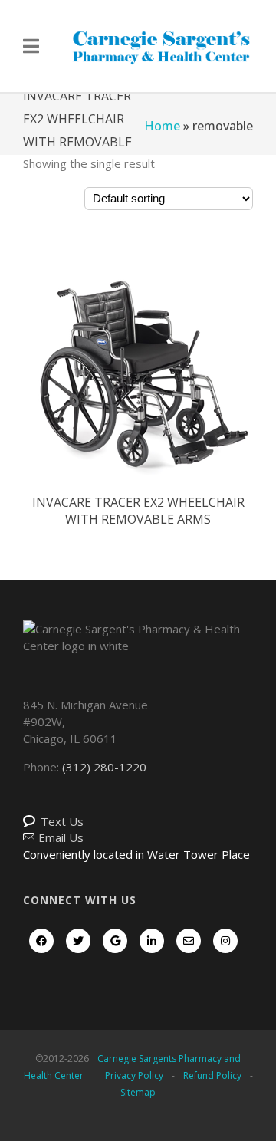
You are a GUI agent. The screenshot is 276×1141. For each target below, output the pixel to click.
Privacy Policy (134, 1075)
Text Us (62, 821)
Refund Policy (212, 1075)
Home (162, 125)
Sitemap (138, 1092)
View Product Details (138, 379)
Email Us (61, 837)
